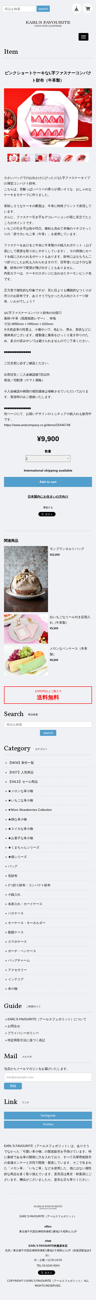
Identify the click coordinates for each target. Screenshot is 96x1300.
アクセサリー (17, 970)
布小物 (12, 988)
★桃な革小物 (17, 819)
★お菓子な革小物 (20, 838)
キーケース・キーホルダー (27, 923)
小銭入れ (14, 894)
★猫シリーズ (17, 857)
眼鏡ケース (16, 932)
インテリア (16, 979)
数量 (48, 451)
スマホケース (17, 941)
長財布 (12, 876)
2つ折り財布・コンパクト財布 (29, 885)
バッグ (12, 866)
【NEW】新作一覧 (21, 762)
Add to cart (48, 482)
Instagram (48, 1116)
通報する (48, 507)
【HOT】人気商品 (20, 772)
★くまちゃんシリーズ (23, 847)
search (43, 8)
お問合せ (14, 1026)
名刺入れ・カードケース (25, 904)
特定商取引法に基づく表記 (26, 1040)
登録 (13, 1086)
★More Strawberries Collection (30, 809)
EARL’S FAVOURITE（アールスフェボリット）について (47, 1019)
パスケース (16, 913)
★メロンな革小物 (20, 791)
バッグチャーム (19, 960)
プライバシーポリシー (23, 1033)
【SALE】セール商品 (23, 781)
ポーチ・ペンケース (22, 951)
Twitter (48, 1124)
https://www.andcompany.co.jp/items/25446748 (37, 425)
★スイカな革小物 (20, 828)
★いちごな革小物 (20, 800)
